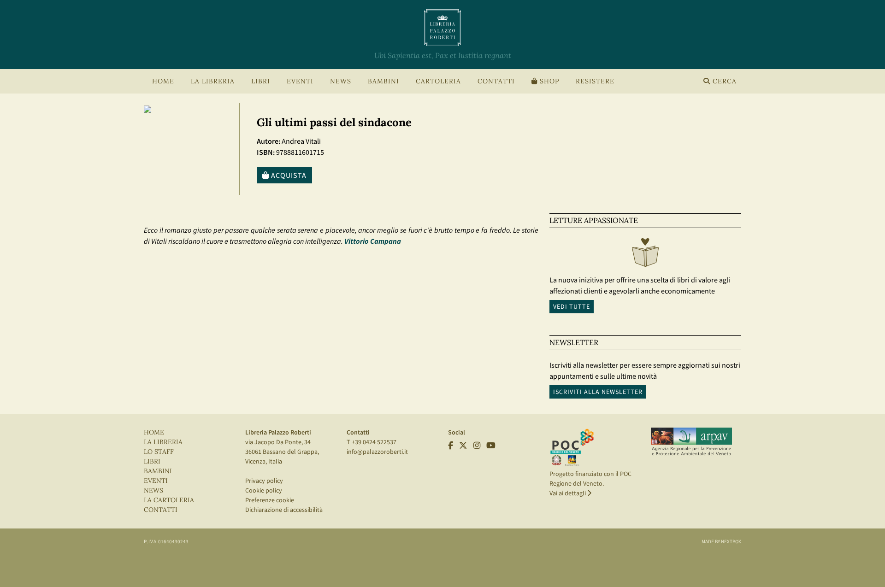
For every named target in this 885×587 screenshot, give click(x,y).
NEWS (340, 81)
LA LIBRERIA (163, 442)
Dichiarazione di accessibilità (284, 509)
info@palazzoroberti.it (377, 451)
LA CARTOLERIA (169, 500)
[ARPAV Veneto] (691, 442)
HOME (163, 81)
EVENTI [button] (300, 81)
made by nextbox (721, 541)
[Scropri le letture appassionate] (645, 254)
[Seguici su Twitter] (463, 445)
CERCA (723, 81)
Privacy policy (264, 480)
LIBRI (152, 461)
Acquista (288, 175)
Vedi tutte (571, 306)
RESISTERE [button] (595, 81)
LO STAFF (159, 452)
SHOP (548, 81)
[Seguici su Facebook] (450, 445)
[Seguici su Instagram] (476, 445)
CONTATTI (496, 81)
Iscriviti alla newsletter (598, 391)
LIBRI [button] (260, 81)
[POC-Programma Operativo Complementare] (572, 447)
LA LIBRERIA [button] (213, 81)
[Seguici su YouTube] (491, 445)
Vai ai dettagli (568, 493)
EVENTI (156, 481)
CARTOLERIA (438, 81)
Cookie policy (263, 490)
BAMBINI (383, 81)
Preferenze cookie (269, 500)
